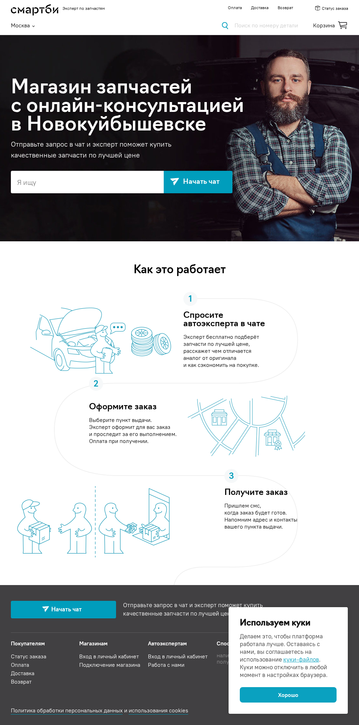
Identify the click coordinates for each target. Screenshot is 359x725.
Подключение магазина (109, 664)
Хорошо (288, 694)
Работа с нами (166, 664)
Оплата (235, 7)
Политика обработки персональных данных (67, 710)
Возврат (285, 7)
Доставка (260, 7)
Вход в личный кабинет (109, 656)
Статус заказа (335, 8)
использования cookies (158, 710)
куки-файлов (301, 659)
